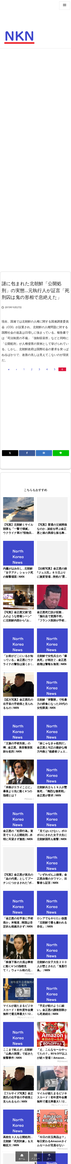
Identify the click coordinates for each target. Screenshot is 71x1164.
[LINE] (61, 453)
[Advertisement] (35, 87)
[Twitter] (10, 453)
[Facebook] (27, 453)
